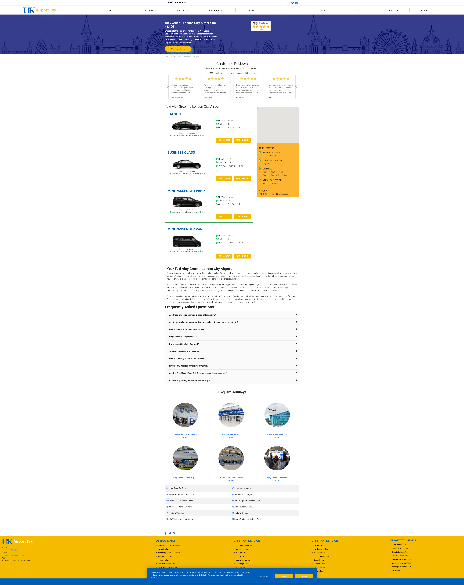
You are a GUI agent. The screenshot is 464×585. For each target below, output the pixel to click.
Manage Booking (218, 10)
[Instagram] (297, 3)
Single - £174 (224, 256)
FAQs (322, 10)
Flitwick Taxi (318, 571)
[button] (168, 87)
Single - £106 (224, 140)
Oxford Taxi (318, 545)
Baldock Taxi (319, 560)
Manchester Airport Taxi (401, 563)
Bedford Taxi (241, 553)
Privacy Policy (392, 10)
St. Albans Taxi (319, 553)
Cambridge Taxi (242, 549)
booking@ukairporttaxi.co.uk (13, 555)
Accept (304, 576)
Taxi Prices (396, 571)
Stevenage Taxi (242, 564)
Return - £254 (242, 217)
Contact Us (253, 10)
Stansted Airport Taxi (400, 552)
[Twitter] (293, 3)
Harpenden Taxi (320, 567)
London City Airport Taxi (401, 559)
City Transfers (183, 10)
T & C (357, 10)
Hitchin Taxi (240, 556)
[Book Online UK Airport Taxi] (40, 10)
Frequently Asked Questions (169, 553)
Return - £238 (242, 178)
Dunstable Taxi (319, 564)
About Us (114, 10)
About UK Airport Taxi (166, 564)
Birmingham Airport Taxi (401, 567)
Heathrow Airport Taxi (400, 548)
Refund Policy (427, 10)
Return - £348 (242, 256)
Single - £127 (224, 217)
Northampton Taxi (321, 549)
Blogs (288, 10)
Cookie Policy (203, 575)
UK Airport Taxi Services (167, 567)
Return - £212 (242, 140)
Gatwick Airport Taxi (400, 556)
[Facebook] (289, 3)
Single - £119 (224, 178)
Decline (284, 576)
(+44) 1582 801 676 (176, 2)
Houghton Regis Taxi (322, 556)
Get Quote (178, 49)
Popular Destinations (244, 545)
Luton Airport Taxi (399, 545)
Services (148, 10)
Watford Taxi (241, 567)
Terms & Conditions (165, 556)
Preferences (154, 577)
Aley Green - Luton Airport (185, 478)
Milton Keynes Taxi (243, 560)
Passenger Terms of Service (169, 545)
